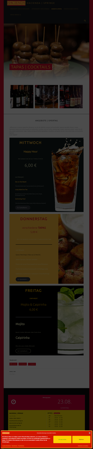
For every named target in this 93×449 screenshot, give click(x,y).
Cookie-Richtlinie (6, 445)
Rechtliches (15, 445)
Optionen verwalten (83, 445)
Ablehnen (81, 439)
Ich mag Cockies (62, 439)
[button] (89, 433)
